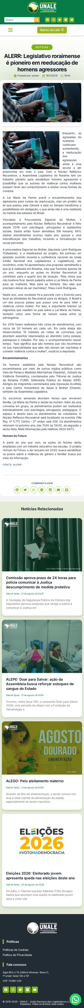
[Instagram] (53, 19)
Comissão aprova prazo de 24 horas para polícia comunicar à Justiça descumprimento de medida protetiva (41, 582)
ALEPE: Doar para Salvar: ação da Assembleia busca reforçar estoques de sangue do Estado (40, 684)
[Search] (37, 19)
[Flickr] (65, 19)
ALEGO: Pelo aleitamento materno (35, 781)
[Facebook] (47, 19)
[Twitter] (59, 19)
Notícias (42, 47)
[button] (10, 30)
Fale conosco (16, 965)
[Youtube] (71, 19)
